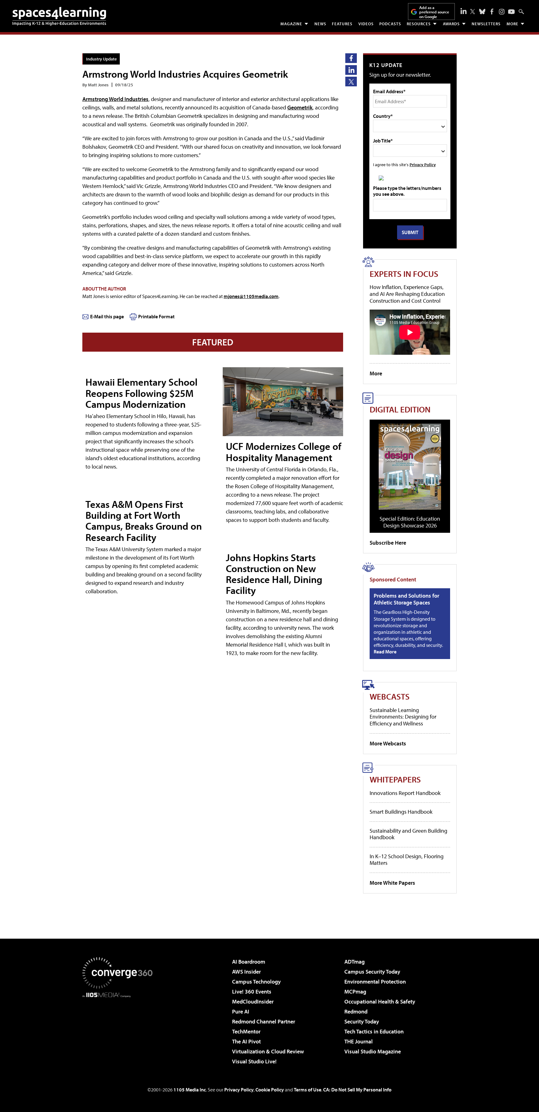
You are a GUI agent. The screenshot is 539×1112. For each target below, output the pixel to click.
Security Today (361, 1021)
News (320, 23)
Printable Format (156, 316)
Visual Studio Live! (254, 1061)
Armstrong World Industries (115, 99)
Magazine (291, 23)
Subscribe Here (388, 542)
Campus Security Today (372, 971)
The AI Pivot (246, 1041)
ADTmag (354, 961)
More (512, 23)
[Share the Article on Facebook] (351, 58)
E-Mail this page (107, 316)
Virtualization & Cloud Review (268, 1051)
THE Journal (358, 1041)
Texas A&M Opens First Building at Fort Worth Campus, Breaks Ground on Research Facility (143, 520)
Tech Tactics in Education (374, 1031)
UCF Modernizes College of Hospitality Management (283, 451)
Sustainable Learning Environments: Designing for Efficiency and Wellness (403, 716)
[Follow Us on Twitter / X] (472, 11)
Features (342, 23)
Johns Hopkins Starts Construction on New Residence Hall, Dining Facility (274, 574)
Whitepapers (395, 779)
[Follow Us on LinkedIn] (463, 11)
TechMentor (246, 1031)
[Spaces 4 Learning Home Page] (59, 16)
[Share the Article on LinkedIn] (351, 70)
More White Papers (392, 882)
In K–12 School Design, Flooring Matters (407, 860)
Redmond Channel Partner (263, 1021)
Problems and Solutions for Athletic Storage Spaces (406, 599)
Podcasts (390, 23)
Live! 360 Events (251, 991)
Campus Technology (256, 981)
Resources (419, 23)
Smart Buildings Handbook (401, 811)
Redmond (355, 1011)
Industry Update (101, 59)
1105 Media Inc (189, 1089)
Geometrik (300, 107)
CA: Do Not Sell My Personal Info (357, 1089)
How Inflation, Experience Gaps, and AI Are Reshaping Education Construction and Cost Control (407, 293)
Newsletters (486, 23)
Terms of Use (307, 1089)
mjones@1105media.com (251, 296)
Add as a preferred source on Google (434, 12)
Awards (451, 23)
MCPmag (355, 991)
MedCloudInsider (253, 1001)
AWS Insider (246, 971)
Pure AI (240, 1011)
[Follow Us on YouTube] (511, 11)
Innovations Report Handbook (405, 793)
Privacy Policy (423, 164)
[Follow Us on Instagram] (502, 12)
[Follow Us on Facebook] (492, 11)
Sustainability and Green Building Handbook (408, 834)
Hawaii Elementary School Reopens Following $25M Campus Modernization (141, 393)
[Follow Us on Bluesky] (482, 11)
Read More (385, 651)
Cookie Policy (269, 1089)
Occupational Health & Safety (379, 1001)
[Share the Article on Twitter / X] (351, 81)
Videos (366, 23)
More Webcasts (388, 743)
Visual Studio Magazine (372, 1051)
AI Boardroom (248, 961)
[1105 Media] (119, 1029)
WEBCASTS (390, 696)
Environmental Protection (375, 981)
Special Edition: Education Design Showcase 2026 (410, 522)
